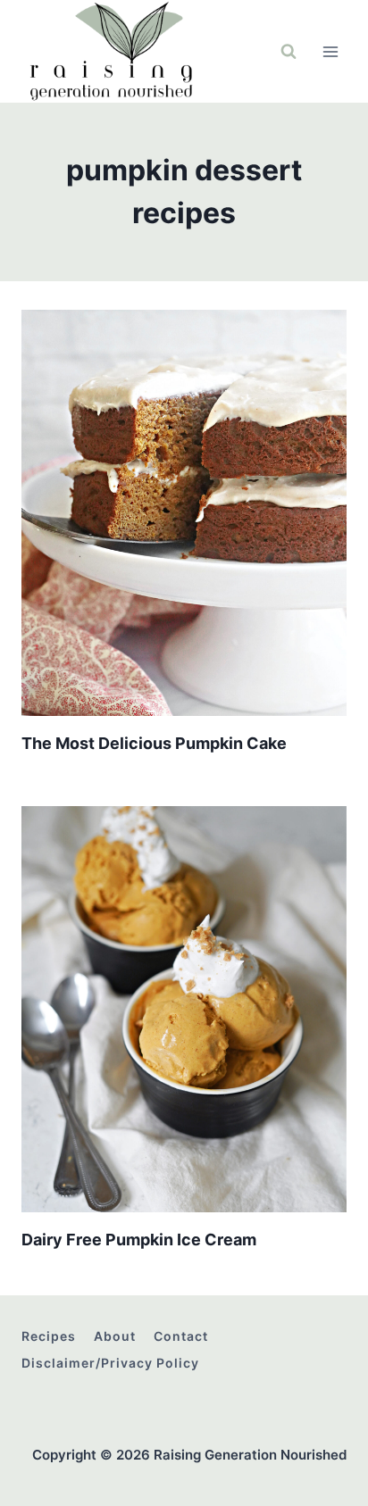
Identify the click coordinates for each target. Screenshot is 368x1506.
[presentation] (184, 513)
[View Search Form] (288, 52)
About (115, 1336)
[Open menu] (330, 51)
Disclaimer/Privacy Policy (110, 1362)
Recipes (48, 1336)
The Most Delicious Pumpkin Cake (154, 743)
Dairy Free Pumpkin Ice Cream (138, 1239)
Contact (181, 1336)
